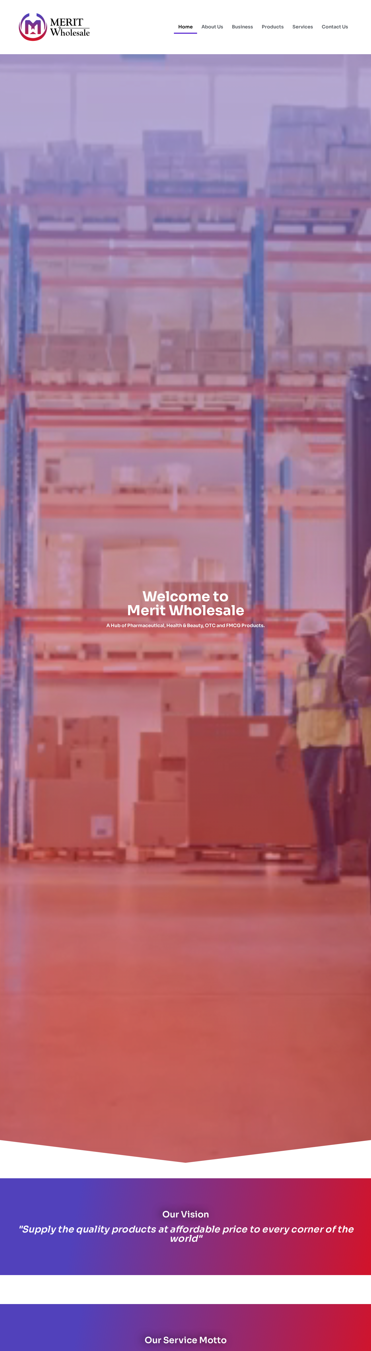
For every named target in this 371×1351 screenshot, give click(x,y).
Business (242, 27)
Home (185, 27)
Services (302, 27)
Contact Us (335, 27)
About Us (212, 27)
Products (273, 27)
